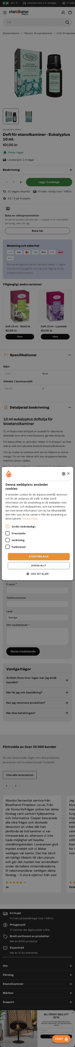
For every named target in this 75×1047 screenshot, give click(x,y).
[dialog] (37, 523)
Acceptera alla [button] (39, 556)
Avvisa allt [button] (38, 565)
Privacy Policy (30, 518)
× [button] (68, 473)
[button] (38, 574)
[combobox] (63, 473)
